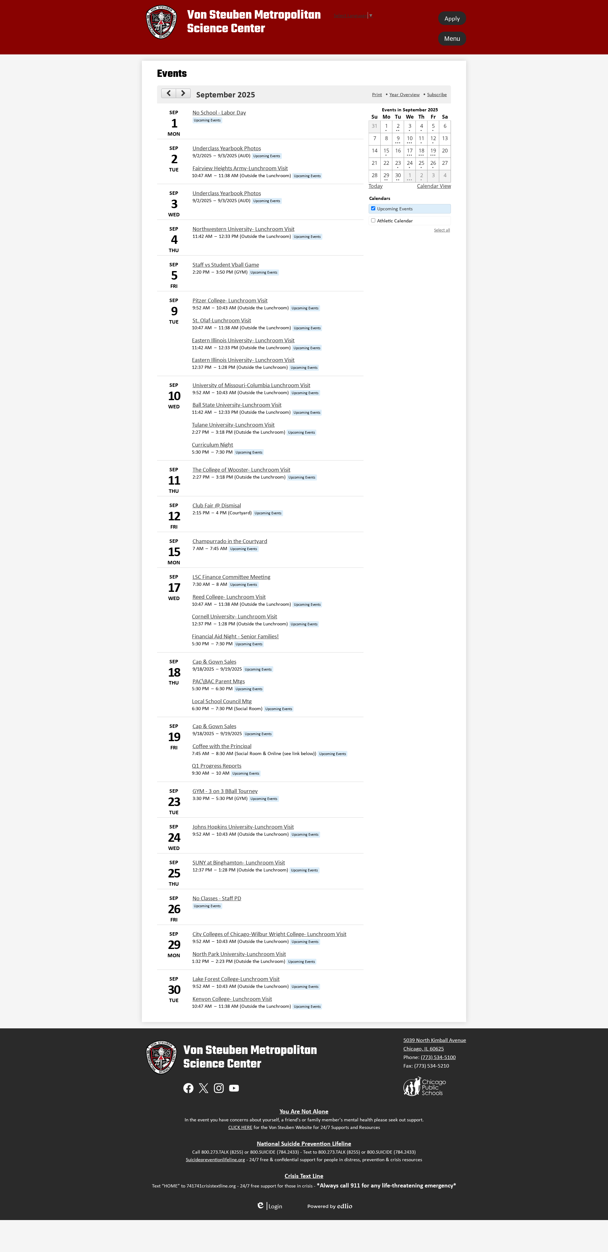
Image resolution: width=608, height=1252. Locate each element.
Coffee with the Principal (222, 746)
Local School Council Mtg (222, 701)
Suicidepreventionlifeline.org (215, 1159)
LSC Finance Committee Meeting (231, 577)
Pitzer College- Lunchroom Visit (230, 300)
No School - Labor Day (219, 112)
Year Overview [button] (405, 94)
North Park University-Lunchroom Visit (239, 954)
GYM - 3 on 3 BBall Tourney (225, 791)
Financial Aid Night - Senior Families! (235, 636)
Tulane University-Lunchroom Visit (233, 425)
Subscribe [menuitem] (437, 94)
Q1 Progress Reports (216, 766)
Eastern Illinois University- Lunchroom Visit (243, 340)
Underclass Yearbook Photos (227, 148)
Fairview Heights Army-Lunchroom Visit (240, 168)
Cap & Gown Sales (214, 662)
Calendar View (434, 186)
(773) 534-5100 (438, 1057)
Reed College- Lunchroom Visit (229, 597)
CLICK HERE (240, 1127)
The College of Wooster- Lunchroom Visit (241, 470)
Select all (442, 230)
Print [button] (377, 94)
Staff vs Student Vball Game (226, 265)
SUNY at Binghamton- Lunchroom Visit (239, 862)
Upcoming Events (395, 208)
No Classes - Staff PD (217, 898)
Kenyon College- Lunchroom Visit (232, 999)
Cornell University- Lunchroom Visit (234, 616)
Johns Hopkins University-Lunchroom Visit (243, 827)
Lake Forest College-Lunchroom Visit (236, 979)
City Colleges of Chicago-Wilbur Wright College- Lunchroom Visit (269, 934)
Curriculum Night (212, 445)
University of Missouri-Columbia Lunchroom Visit (251, 385)
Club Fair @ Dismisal (217, 505)
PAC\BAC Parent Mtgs (219, 681)
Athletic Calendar (395, 220)
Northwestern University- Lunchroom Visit (243, 229)
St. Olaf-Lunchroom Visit (222, 320)
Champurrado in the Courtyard (230, 541)
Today (376, 186)
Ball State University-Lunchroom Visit (237, 405)
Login (269, 1206)
